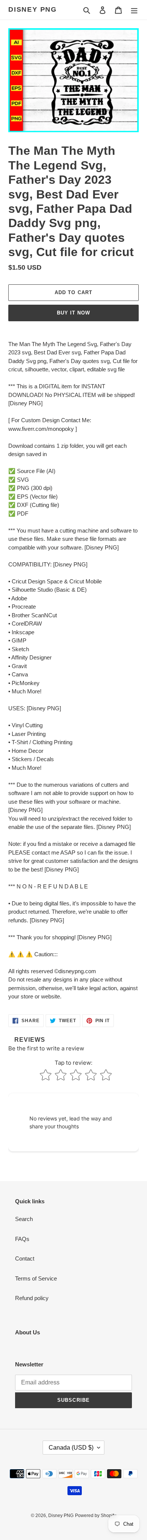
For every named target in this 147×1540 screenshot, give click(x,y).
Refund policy (32, 1298)
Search (24, 1219)
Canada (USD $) (71, 1447)
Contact (24, 1258)
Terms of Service (36, 1278)
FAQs (22, 1239)
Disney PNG (32, 9)
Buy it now (73, 313)
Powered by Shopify (95, 1515)
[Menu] (134, 10)
